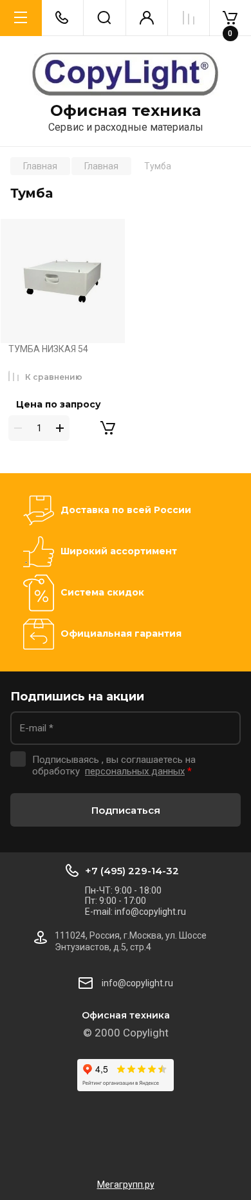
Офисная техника (125, 110)
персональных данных (135, 771)
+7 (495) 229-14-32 (132, 871)
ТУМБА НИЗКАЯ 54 (48, 349)
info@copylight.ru (137, 983)
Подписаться (125, 810)
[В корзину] (107, 428)
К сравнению (53, 377)
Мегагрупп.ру (125, 1184)
